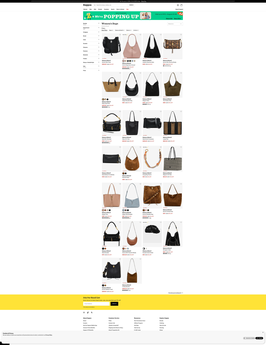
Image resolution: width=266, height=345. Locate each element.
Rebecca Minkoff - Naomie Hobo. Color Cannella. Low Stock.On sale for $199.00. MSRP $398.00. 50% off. (132, 163)
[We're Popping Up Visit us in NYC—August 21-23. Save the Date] (133, 15)
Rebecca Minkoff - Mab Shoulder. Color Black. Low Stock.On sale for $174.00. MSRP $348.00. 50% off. (112, 238)
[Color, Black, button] (107, 99)
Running (162, 327)
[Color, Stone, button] (126, 61)
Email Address (88, 303)
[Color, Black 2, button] (128, 61)
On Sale (135, 30)
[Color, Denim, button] (132, 61)
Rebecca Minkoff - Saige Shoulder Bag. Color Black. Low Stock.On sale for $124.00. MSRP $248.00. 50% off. (132, 90)
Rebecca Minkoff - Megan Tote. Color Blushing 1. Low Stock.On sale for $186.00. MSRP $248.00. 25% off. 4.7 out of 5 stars (112, 201)
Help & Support (179, 9)
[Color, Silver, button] (146, 248)
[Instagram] (83, 312)
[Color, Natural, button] (105, 99)
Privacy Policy (49, 335)
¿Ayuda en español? (114, 325)
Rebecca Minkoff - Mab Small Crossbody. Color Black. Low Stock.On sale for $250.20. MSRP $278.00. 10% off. (152, 127)
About (84, 320)
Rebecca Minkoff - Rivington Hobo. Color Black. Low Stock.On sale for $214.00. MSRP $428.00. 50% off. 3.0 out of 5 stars (173, 238)
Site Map (136, 325)
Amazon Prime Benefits (89, 327)
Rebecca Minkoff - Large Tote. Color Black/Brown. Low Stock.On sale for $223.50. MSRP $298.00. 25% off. (173, 127)
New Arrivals (163, 325)
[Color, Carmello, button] (105, 210)
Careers (85, 323)
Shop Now (143, 1)
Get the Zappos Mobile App (90, 325)
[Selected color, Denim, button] (123, 210)
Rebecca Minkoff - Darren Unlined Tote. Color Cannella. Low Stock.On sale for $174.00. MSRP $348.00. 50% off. (173, 201)
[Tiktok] (87, 312)
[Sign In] (178, 5)
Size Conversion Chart (139, 320)
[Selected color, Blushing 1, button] (103, 210)
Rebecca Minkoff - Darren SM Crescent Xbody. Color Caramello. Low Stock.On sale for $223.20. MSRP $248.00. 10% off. (132, 238)
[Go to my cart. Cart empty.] (181, 5)
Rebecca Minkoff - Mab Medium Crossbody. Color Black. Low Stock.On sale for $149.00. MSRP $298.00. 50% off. (112, 163)
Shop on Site (169, 18)
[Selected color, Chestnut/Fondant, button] (103, 99)
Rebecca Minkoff (119, 30)
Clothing (162, 323)
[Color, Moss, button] (130, 61)
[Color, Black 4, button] (110, 210)
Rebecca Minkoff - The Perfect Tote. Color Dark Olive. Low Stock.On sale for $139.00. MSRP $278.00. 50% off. (173, 90)
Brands (161, 320)
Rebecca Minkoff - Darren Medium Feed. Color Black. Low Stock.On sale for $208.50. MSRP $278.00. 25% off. (112, 275)
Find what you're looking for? (174, 292)
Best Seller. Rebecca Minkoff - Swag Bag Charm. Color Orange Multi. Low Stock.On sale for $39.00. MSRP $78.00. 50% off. (152, 163)
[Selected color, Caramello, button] (123, 248)
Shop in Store (177, 18)
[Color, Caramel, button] (105, 248)
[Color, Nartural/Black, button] (134, 61)
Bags (110, 30)
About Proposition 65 (114, 330)
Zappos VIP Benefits (88, 330)
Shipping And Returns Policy (116, 327)
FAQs (110, 320)
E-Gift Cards (137, 330)
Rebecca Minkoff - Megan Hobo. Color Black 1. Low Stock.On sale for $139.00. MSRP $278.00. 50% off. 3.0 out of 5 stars (152, 90)
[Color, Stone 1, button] (107, 210)
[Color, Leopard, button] (126, 210)
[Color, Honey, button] (105, 285)
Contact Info (112, 323)
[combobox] (110, 5)
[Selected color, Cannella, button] (123, 173)
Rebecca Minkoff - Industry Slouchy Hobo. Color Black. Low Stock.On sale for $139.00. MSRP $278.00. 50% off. (152, 51)
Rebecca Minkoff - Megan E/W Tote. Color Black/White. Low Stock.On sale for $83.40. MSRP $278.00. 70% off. (173, 163)
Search (131, 5)
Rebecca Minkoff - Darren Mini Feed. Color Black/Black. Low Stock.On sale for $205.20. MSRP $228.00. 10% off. (112, 51)
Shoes (161, 330)
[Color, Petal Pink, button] (146, 210)
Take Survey (137, 327)
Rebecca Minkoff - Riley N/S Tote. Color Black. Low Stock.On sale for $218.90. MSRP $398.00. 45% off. (132, 127)
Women (128, 30)
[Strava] (91, 312)
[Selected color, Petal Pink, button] (123, 61)
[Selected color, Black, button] (103, 248)
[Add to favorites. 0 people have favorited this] (120, 35)
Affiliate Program (138, 323)
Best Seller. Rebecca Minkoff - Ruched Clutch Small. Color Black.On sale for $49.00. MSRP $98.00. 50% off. (152, 238)
